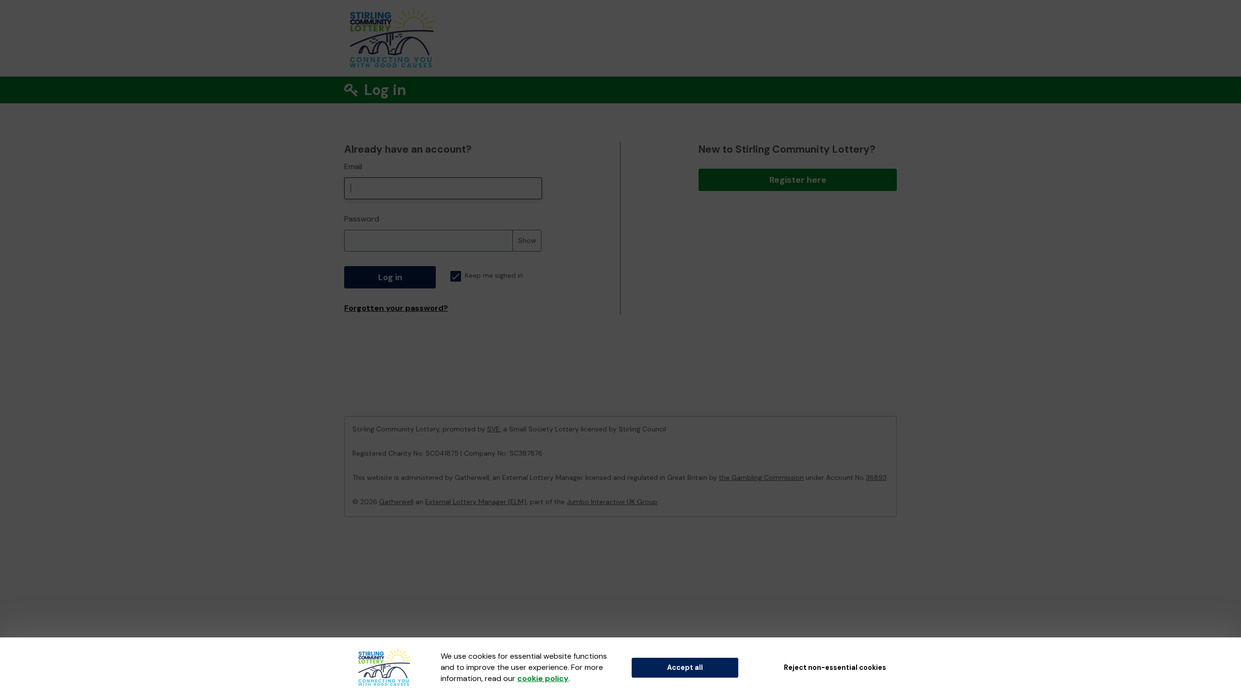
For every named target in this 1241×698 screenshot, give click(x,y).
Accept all (685, 667)
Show (527, 240)
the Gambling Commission (761, 477)
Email (353, 166)
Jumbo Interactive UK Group (612, 501)
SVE (493, 429)
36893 (876, 477)
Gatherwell (396, 501)
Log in (390, 277)
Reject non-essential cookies (835, 667)
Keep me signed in (494, 275)
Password (361, 219)
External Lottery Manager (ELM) (475, 501)
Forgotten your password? (396, 308)
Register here (798, 180)
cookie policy (543, 678)
